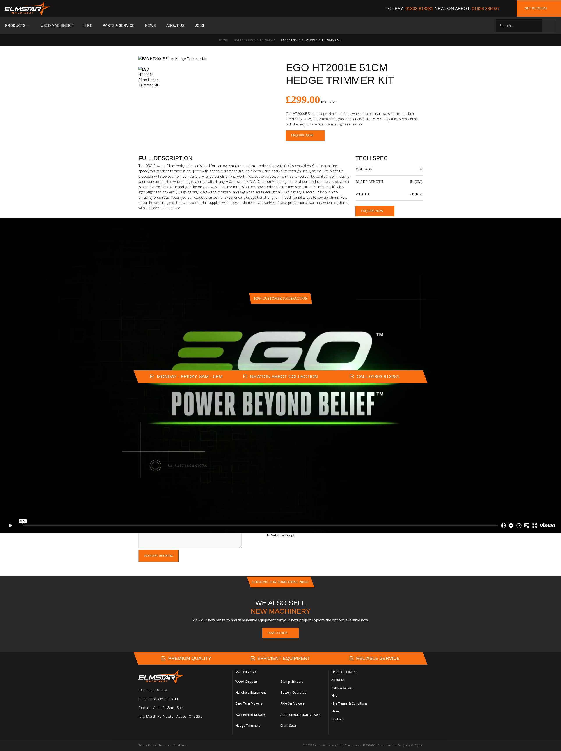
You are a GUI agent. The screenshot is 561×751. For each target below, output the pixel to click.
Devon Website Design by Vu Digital (400, 745)
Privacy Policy (147, 745)
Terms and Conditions (173, 745)
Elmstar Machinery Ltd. (327, 745)
